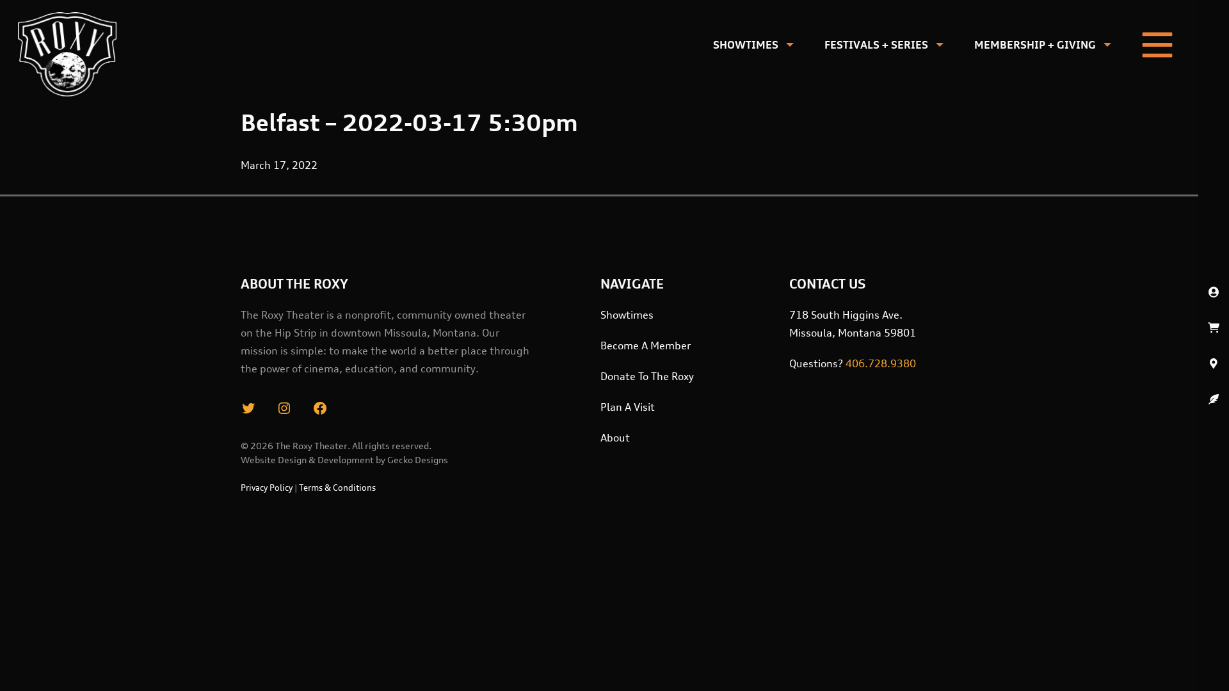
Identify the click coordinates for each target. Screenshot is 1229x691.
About (615, 437)
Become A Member (645, 345)
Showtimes (745, 44)
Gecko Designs (417, 459)
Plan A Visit (627, 407)
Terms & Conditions (337, 487)
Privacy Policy (267, 487)
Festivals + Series (876, 44)
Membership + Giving (1035, 44)
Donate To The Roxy (647, 376)
